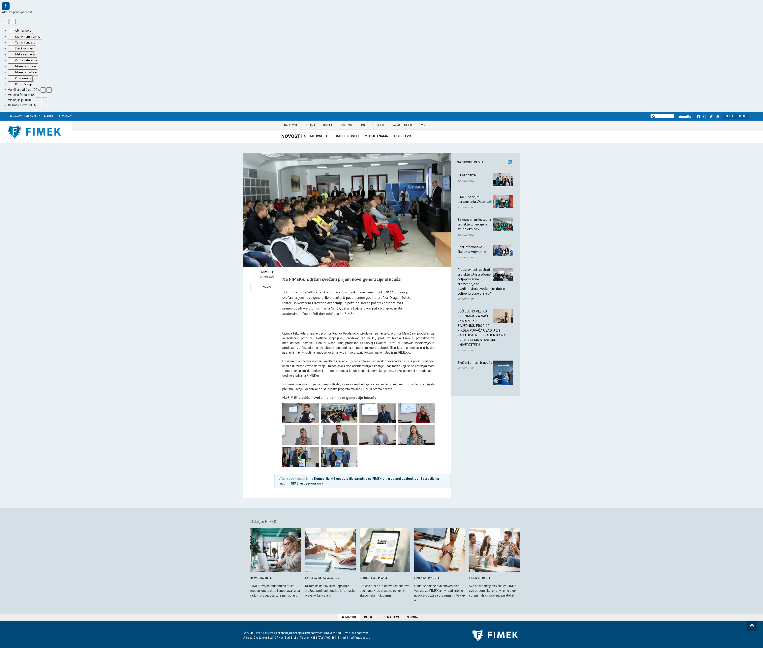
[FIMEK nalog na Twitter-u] (711, 116)
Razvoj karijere (402, 125)
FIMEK (258, 632)
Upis (362, 125)
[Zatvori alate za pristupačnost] (13, 21)
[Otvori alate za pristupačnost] (6, 6)
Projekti (378, 125)
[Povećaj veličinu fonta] (44, 95)
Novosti (17, 116)
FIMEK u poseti (346, 136)
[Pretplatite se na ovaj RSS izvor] (510, 162)
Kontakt (66, 116)
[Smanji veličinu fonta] (38, 95)
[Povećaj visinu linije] (41, 100)
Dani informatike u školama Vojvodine (471, 249)
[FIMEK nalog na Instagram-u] (704, 116)
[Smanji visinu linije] (35, 100)
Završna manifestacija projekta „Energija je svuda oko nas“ (474, 224)
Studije (328, 125)
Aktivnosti (319, 136)
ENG (743, 116)
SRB (730, 116)
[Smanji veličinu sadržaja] (43, 90)
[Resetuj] (5, 21)
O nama (310, 125)
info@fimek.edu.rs (358, 637)
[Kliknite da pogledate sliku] (347, 155)
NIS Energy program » (307, 483)
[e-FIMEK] (684, 116)
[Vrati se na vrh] (752, 626)
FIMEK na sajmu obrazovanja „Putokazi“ (474, 199)
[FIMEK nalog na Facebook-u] (698, 116)
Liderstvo (402, 136)
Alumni (50, 116)
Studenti (346, 125)
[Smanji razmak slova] (39, 105)
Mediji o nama (376, 136)
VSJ (423, 125)
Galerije (34, 116)
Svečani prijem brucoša (474, 363)
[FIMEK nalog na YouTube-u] (718, 116)
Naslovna (290, 125)
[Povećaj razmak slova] (45, 105)
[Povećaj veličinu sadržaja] (49, 90)
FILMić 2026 (466, 175)
